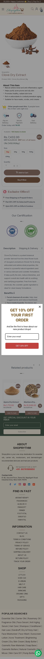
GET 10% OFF (22, 346)
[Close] (40, 307)
